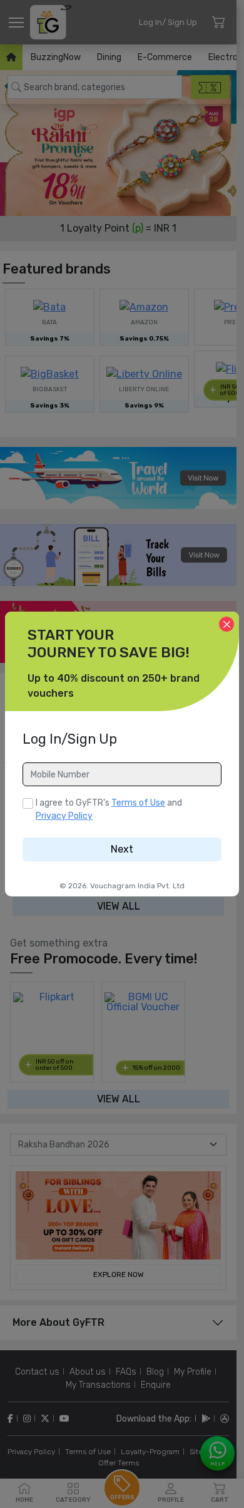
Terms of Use (138, 803)
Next (122, 849)
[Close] (226, 624)
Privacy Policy (64, 816)
